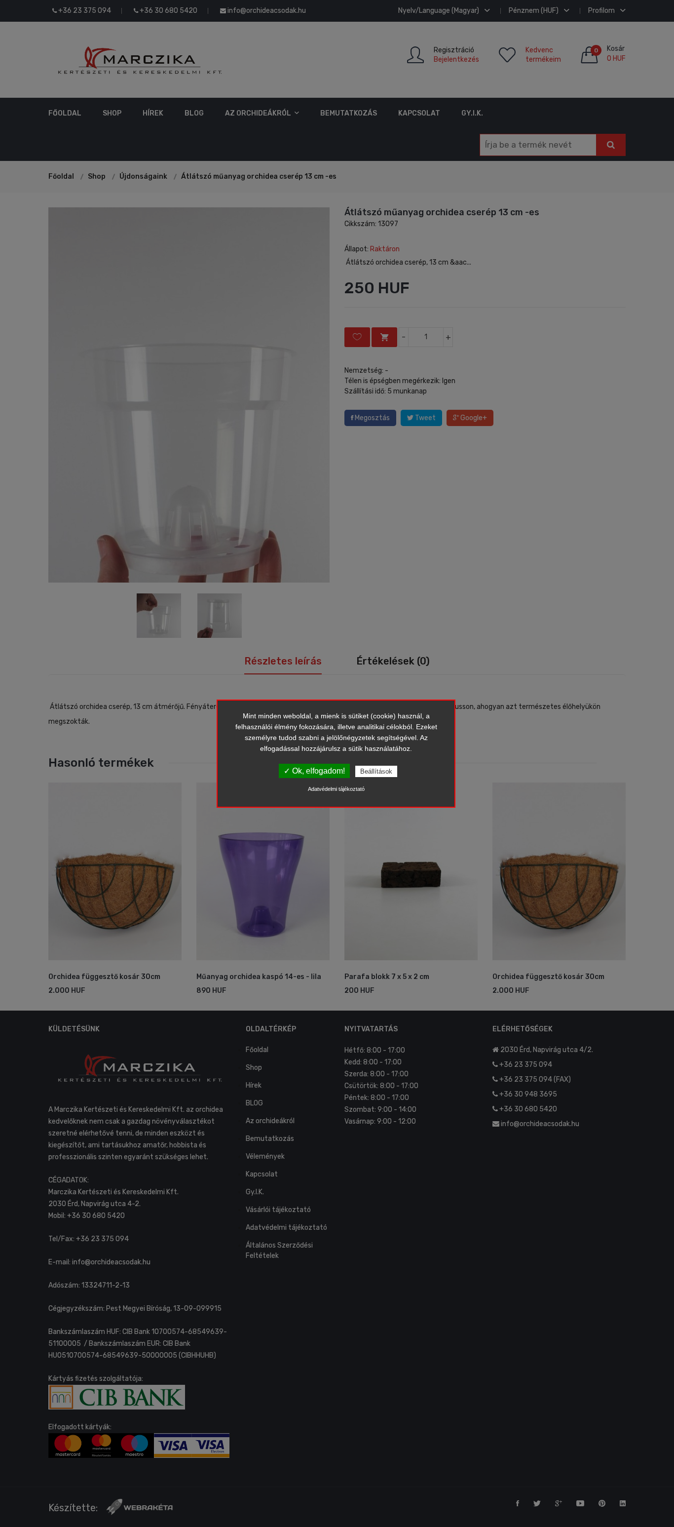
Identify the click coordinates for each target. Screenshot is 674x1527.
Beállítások (376, 771)
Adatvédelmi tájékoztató (336, 789)
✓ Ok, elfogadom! (314, 771)
